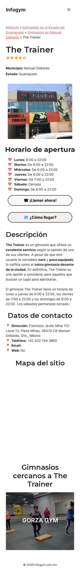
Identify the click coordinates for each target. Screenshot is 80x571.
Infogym (16, 10)
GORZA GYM (40, 520)
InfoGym (12, 27)
